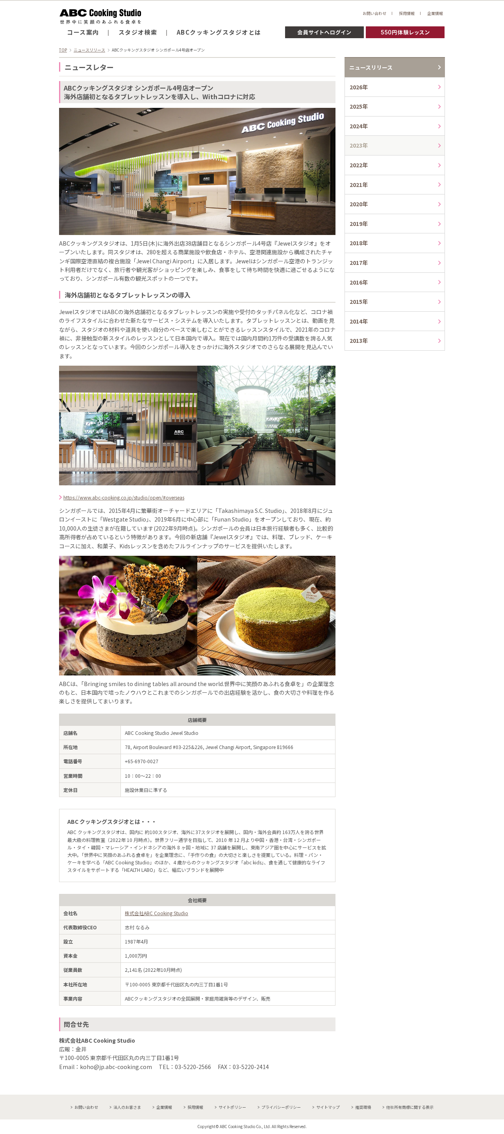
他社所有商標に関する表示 (410, 1107)
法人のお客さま (127, 1107)
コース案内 (83, 32)
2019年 (359, 224)
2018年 (359, 243)
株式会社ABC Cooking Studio (156, 913)
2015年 (359, 301)
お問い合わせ (374, 13)
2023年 (359, 145)
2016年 (359, 282)
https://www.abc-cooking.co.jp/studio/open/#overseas (123, 497)
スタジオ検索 (138, 32)
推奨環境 (363, 1107)
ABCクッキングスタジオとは (219, 32)
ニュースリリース (89, 50)
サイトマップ (328, 1107)
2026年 (359, 87)
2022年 (359, 165)
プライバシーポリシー (281, 1107)
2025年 (359, 106)
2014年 (359, 321)
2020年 (359, 204)
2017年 (359, 262)
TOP (63, 50)
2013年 (359, 340)
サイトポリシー (232, 1107)
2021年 (359, 185)
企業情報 (435, 13)
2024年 (359, 126)
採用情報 (407, 13)
